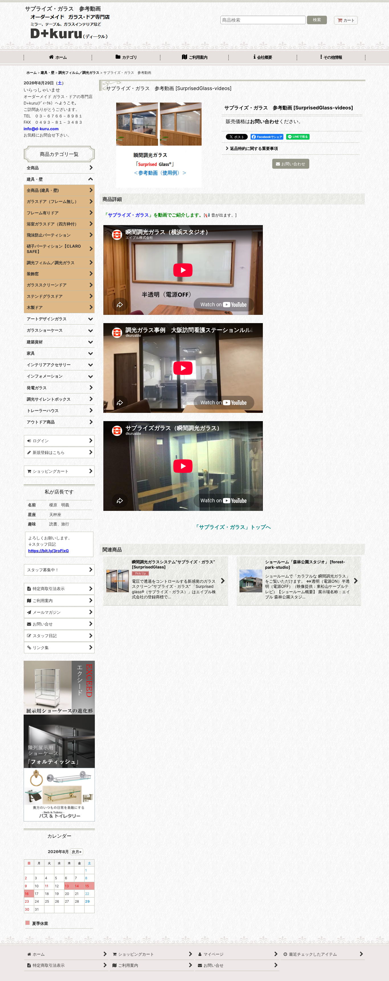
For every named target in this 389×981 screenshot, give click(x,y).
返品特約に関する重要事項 (254, 148)
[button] (331, 58)
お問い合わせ (264, 121)
